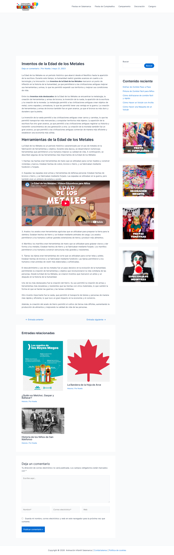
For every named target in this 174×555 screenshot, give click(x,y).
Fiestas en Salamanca (81, 6)
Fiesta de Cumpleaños (105, 6)
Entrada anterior (34, 320)
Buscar (126, 61)
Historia (24, 401)
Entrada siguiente (96, 320)
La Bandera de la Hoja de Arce (84, 384)
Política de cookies (117, 550)
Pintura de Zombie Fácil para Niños (138, 91)
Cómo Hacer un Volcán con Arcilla (138, 102)
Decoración (139, 6)
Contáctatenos (100, 550)
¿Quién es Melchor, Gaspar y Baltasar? (38, 396)
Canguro (152, 6)
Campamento (124, 6)
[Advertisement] (87, 30)
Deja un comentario (30, 68)
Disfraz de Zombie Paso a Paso (137, 87)
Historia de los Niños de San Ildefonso (37, 438)
